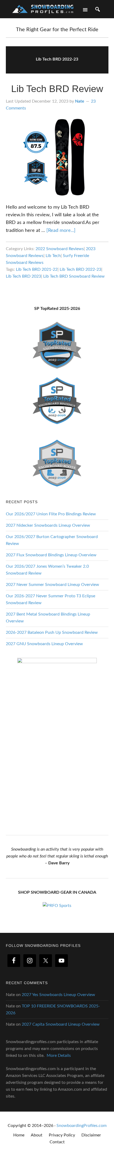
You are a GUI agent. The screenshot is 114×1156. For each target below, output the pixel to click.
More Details (59, 1055)
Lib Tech (53, 256)
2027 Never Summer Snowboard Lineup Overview (52, 584)
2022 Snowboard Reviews (60, 249)
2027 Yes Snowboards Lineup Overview (58, 995)
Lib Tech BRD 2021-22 (37, 269)
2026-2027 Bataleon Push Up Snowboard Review (52, 632)
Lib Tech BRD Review (57, 88)
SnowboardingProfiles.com (81, 1125)
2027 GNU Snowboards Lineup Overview (44, 644)
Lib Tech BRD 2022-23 (80, 269)
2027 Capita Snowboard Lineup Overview (61, 1024)
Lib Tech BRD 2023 (23, 276)
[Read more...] (61, 230)
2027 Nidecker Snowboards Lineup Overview (48, 525)
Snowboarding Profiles (43, 8)
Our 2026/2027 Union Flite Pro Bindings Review (51, 514)
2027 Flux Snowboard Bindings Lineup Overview (51, 555)
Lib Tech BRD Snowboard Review (74, 276)
